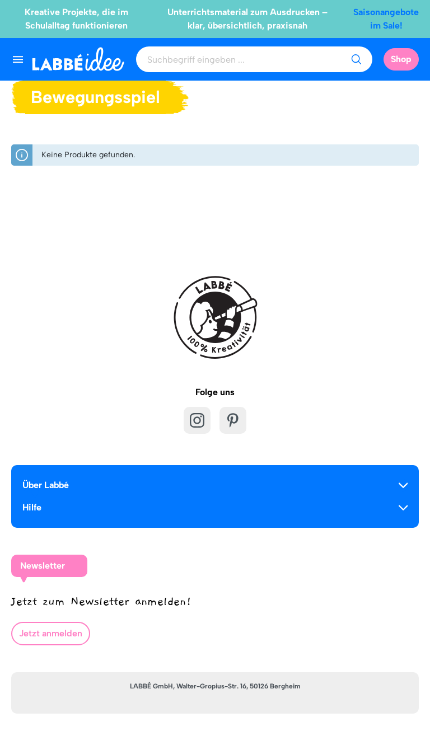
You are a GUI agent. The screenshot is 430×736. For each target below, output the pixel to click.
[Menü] (17, 59)
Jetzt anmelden (50, 633)
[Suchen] (356, 59)
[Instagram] (197, 420)
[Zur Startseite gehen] (78, 59)
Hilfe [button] (31, 507)
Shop (401, 59)
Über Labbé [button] (45, 485)
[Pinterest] (232, 420)
